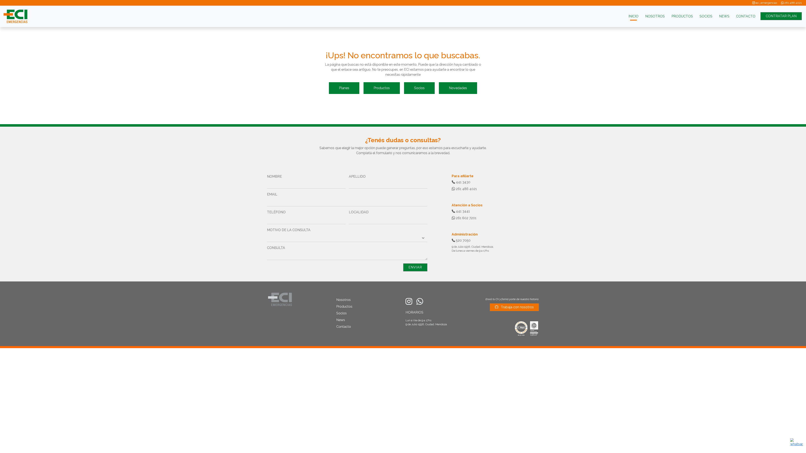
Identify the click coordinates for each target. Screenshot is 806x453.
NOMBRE (274, 176)
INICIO (633, 16)
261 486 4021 (793, 2)
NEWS (724, 16)
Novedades (458, 88)
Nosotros (343, 300)
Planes (344, 88)
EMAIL (272, 194)
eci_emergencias (766, 2)
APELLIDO (357, 176)
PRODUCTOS (682, 16)
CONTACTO (745, 16)
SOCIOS (706, 16)
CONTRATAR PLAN (781, 16)
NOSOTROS (655, 16)
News (340, 320)
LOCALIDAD (359, 212)
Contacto (343, 327)
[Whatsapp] (796, 442)
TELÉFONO (276, 212)
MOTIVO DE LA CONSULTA (288, 230)
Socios (419, 88)
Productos (382, 88)
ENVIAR (415, 267)
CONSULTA (276, 248)
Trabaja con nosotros (517, 307)
